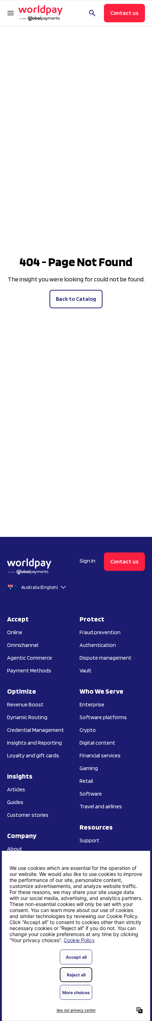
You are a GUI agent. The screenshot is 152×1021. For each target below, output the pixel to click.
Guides (15, 802)
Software (91, 793)
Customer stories (27, 814)
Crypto (88, 730)
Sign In (87, 560)
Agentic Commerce (29, 657)
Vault (86, 670)
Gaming (89, 768)
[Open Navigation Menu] (10, 13)
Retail (86, 781)
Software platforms (103, 717)
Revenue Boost (25, 704)
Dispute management (105, 657)
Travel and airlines (101, 806)
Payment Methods (29, 670)
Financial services (100, 755)
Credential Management (35, 730)
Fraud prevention (100, 632)
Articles (16, 789)
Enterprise (92, 704)
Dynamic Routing (27, 717)
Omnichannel (22, 645)
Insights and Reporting (34, 742)
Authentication (98, 645)
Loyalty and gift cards (33, 755)
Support (89, 840)
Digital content (97, 742)
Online (14, 632)
